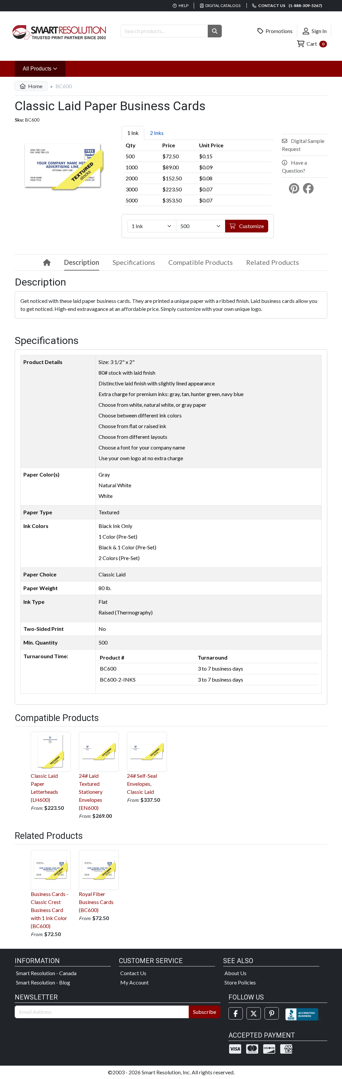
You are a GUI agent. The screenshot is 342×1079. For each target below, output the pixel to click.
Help (183, 5)
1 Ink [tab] (133, 133)
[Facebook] (235, 1013)
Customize (251, 226)
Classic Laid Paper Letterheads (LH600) (44, 787)
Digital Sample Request (303, 145)
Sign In (319, 31)
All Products (44, 68)
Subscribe (204, 1012)
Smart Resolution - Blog (43, 982)
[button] (215, 31)
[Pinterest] (272, 1013)
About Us (235, 973)
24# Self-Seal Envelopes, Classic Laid (142, 783)
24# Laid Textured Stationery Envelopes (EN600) (91, 791)
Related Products (272, 262)
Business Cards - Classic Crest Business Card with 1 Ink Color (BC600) (49, 910)
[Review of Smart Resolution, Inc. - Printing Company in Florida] (303, 1013)
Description (81, 262)
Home (34, 86)
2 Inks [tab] (157, 133)
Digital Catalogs (222, 5)
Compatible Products (200, 262)
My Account (134, 982)
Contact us (290, 5)
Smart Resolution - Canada (46, 973)
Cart (315, 43)
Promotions (279, 31)
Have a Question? (294, 166)
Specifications (134, 262)
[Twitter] (253, 1013)
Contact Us (133, 973)
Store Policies (240, 982)
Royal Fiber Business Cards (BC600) (96, 902)
